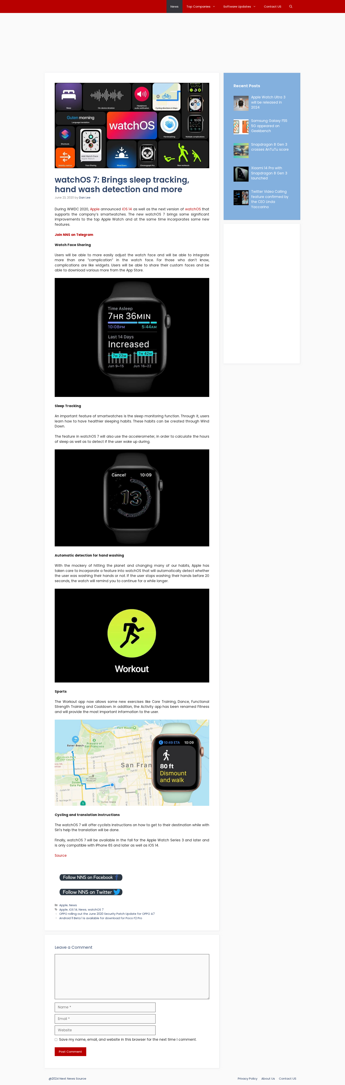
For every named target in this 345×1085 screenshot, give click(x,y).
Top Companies (198, 6)
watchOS (193, 209)
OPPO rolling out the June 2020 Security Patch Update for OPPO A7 (107, 914)
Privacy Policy (247, 1078)
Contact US (272, 6)
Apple (95, 209)
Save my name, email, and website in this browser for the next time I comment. (127, 1039)
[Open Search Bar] (290, 6)
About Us (268, 1078)
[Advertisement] (120, 41)
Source (61, 855)
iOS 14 (127, 209)
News (174, 6)
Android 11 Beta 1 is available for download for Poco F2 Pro (100, 918)
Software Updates (237, 6)
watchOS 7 (96, 910)
